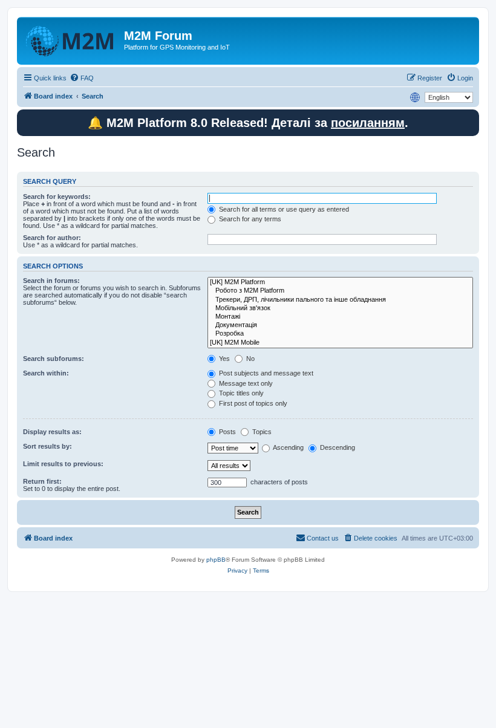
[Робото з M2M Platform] (340, 291)
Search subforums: (53, 358)
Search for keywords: (57, 196)
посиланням (368, 122)
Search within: (46, 373)
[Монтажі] (340, 317)
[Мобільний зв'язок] (340, 308)
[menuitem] (82, 78)
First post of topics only (252, 403)
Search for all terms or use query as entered (283, 209)
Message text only (245, 383)
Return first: (42, 481)
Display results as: (52, 431)
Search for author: (52, 237)
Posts (226, 431)
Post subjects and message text (265, 373)
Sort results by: (47, 446)
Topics (261, 431)
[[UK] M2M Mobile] (340, 343)
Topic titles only (240, 393)
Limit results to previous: (63, 463)
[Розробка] (340, 334)
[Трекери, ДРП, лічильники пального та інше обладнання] (340, 300)
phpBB (216, 559)
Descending (336, 447)
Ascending (288, 447)
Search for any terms (249, 219)
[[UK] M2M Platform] (340, 282)
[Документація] (340, 325)
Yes (223, 358)
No (249, 358)
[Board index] (72, 39)
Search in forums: (51, 280)
